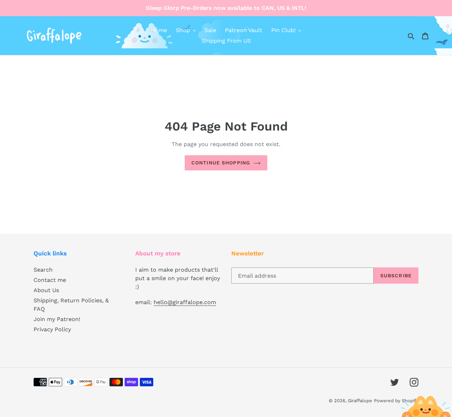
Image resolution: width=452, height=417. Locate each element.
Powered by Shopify (396, 400)
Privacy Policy (52, 329)
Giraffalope (360, 400)
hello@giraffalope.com (185, 302)
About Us (46, 290)
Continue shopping (220, 162)
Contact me (50, 280)
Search (43, 269)
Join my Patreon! (57, 319)
